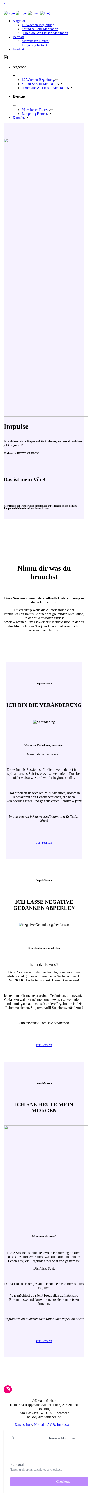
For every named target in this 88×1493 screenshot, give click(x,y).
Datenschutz (23, 1424)
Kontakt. (40, 1424)
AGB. (52, 1424)
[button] (6, 57)
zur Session (44, 842)
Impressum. (65, 1424)
